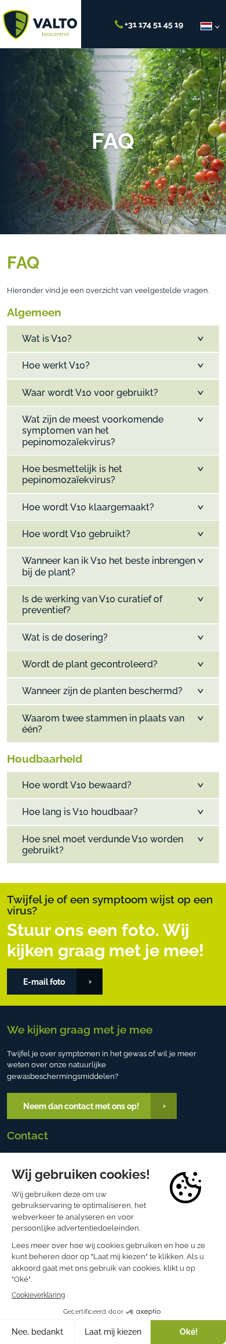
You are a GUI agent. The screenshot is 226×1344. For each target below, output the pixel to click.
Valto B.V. (40, 24)
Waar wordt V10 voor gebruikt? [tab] (90, 392)
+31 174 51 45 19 (153, 24)
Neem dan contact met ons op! (81, 1106)
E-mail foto (44, 981)
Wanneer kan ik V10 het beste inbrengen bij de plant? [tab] (108, 566)
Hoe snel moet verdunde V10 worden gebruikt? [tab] (102, 845)
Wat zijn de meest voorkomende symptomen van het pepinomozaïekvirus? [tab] (92, 430)
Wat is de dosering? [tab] (65, 637)
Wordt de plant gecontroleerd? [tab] (90, 664)
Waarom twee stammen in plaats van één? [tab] (103, 724)
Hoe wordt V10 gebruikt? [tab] (76, 533)
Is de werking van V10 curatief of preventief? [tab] (92, 605)
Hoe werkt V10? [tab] (56, 365)
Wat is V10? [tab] (47, 338)
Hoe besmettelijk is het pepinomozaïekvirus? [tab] (72, 474)
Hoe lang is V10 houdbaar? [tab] (80, 811)
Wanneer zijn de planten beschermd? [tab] (102, 690)
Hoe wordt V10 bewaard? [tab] (77, 785)
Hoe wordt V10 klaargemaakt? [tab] (88, 507)
